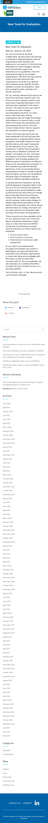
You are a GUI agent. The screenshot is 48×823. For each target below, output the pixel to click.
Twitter (10, 308)
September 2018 (9, 589)
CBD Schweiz (8, 382)
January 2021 (8, 483)
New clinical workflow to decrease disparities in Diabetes (23, 351)
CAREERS (27, 803)
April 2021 (6, 471)
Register (6, 769)
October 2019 (8, 538)
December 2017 (9, 625)
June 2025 (6, 419)
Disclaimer (24, 818)
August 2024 (7, 447)
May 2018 (6, 605)
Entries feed (7, 777)
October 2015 (8, 720)
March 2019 (7, 566)
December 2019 (9, 530)
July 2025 (6, 415)
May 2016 (6, 692)
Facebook (25, 308)
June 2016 (6, 688)
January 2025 (8, 435)
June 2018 (6, 601)
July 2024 (6, 451)
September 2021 (9, 455)
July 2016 (6, 684)
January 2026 (8, 411)
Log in (5, 773)
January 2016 (8, 708)
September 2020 (9, 494)
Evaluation (6, 750)
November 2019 (9, 534)
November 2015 (9, 716)
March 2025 (7, 427)
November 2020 (9, 487)
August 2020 (7, 498)
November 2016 (9, 668)
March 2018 (7, 613)
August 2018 (7, 593)
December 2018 (9, 577)
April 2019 (6, 562)
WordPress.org (8, 785)
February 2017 (8, 657)
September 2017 (9, 633)
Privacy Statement (38, 816)
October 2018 (8, 585)
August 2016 (7, 680)
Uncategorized (25, 294)
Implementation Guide (19, 240)
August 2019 (7, 546)
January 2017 (8, 661)
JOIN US (40, 7)
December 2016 (9, 665)
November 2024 (9, 443)
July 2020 (6, 502)
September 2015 (9, 724)
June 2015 (6, 732)
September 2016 (9, 676)
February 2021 (8, 479)
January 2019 (8, 574)
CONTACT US (14, 803)
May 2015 (6, 736)
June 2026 (6, 404)
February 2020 (8, 522)
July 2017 (6, 641)
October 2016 (8, 672)
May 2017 (6, 649)
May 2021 (6, 467)
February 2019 (8, 570)
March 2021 (7, 475)
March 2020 (7, 518)
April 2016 (6, 696)
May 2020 (6, 510)
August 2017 (7, 637)
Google (11, 313)
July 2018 (6, 597)
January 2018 (8, 621)
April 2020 (6, 514)
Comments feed (9, 781)
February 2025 (8, 431)
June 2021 (6, 463)
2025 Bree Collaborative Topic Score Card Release (21, 361)
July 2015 (6, 728)
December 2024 (9, 439)
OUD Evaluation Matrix (19, 235)
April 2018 (6, 609)
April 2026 (6, 407)
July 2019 (6, 550)
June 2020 (6, 506)
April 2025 (6, 423)
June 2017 (6, 645)
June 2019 (6, 554)
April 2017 (6, 653)
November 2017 (9, 629)
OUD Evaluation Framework (21, 237)
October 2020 (8, 490)
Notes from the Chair (20, 389)
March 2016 (7, 700)
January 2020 (8, 526)
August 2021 (7, 459)
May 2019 (6, 558)
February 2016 (8, 704)
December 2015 (9, 712)
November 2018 (9, 581)
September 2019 (9, 542)
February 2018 (8, 617)
